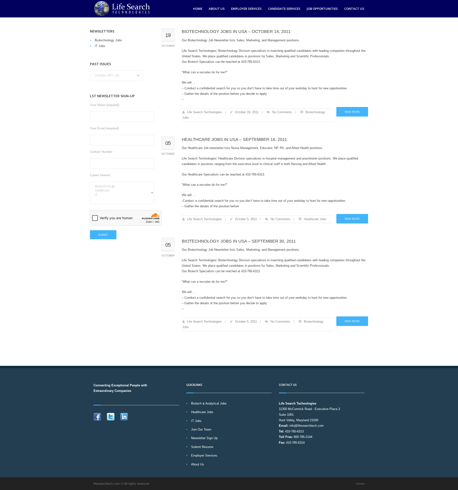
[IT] (122, 195)
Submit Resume (202, 447)
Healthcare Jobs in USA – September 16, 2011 (234, 139)
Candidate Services (284, 9)
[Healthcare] (122, 190)
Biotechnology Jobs (108, 40)
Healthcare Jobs (315, 219)
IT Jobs (100, 46)
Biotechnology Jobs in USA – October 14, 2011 (236, 31)
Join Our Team (201, 429)
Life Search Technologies (204, 112)
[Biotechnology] (122, 186)
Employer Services (246, 9)
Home (197, 9)
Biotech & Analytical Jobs (209, 403)
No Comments (282, 112)
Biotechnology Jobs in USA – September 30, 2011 (239, 241)
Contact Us (354, 9)
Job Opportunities (322, 9)
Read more (352, 111)
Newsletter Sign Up (204, 438)
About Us (217, 9)
